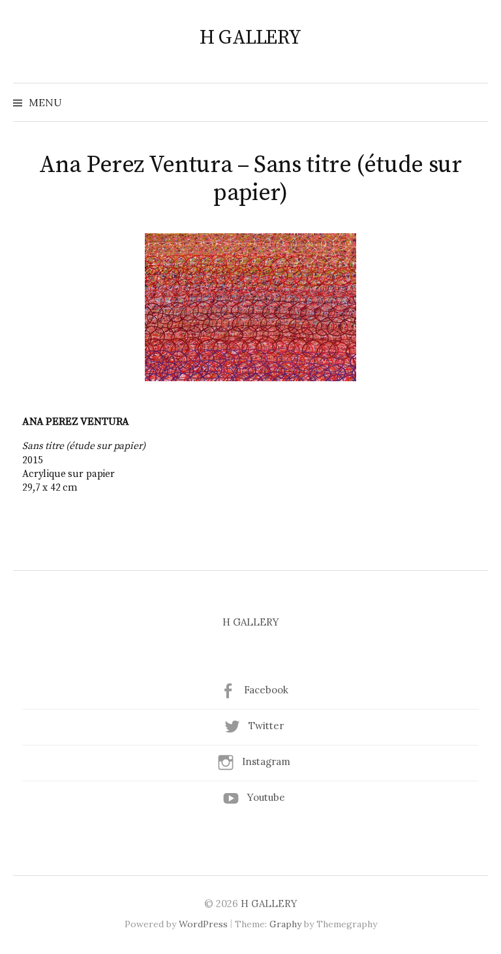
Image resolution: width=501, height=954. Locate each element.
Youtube (266, 797)
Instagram (266, 761)
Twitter (266, 725)
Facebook (266, 690)
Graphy (285, 924)
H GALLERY (250, 37)
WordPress (203, 924)
